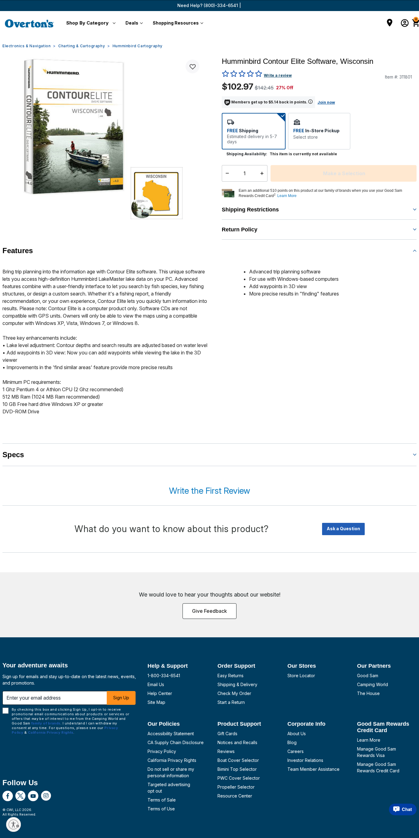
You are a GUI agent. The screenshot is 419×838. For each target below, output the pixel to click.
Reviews (226, 751)
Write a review (278, 75)
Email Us (156, 684)
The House (368, 693)
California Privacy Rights (172, 760)
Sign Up (121, 697)
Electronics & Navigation (26, 46)
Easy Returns (230, 675)
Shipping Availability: (246, 154)
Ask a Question (343, 528)
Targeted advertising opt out (169, 788)
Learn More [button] (287, 196)
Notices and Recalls (237, 742)
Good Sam (367, 675)
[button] (90, 23)
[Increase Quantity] (263, 173)
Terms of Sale (162, 799)
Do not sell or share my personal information (171, 772)
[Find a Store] (390, 23)
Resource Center (234, 795)
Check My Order (234, 693)
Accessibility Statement (171, 733)
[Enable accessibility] (13, 824)
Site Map (156, 702)
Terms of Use (161, 808)
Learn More (368, 740)
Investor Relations (305, 760)
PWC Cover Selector (238, 778)
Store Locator (301, 675)
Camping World (372, 684)
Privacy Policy (162, 751)
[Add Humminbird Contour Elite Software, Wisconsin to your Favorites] (192, 66)
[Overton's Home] (29, 23)
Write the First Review (209, 490)
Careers (295, 751)
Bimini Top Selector (237, 769)
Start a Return (231, 702)
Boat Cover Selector (238, 760)
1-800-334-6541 (164, 675)
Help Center (160, 693)
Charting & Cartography (81, 46)
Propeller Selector (236, 787)
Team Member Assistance (313, 769)
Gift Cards (227, 733)
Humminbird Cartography (138, 46)
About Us (296, 733)
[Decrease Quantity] (226, 173)
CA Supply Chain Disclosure (176, 742)
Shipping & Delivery (237, 684)
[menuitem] (90, 23)
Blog (292, 742)
